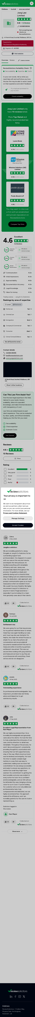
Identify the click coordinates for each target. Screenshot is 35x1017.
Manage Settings (18, 518)
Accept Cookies (18, 525)
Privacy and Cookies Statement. (15, 513)
